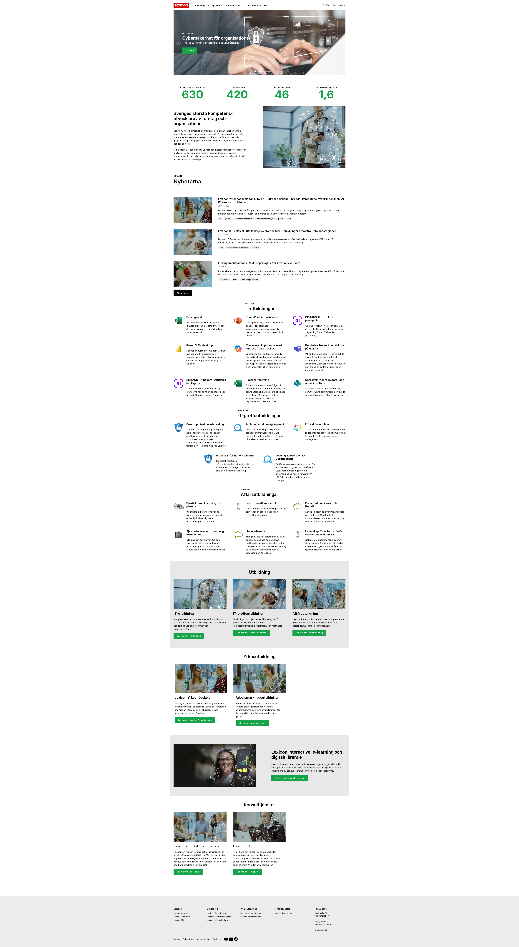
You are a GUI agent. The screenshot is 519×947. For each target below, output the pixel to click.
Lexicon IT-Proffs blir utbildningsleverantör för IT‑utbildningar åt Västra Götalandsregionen (277, 231)
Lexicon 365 (179, 920)
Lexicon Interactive (182, 916)
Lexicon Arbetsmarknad (251, 916)
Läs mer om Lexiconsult (188, 872)
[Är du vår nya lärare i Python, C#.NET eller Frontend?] (258, 71)
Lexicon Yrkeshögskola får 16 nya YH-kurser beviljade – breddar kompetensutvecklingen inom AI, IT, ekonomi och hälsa (281, 200)
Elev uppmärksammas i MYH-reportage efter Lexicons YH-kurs (259, 263)
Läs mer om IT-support (247, 872)
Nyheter (177, 939)
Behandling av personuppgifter (197, 939)
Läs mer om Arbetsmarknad (252, 723)
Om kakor (217, 939)
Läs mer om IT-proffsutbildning (251, 632)
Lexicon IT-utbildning (216, 913)
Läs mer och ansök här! (197, 56)
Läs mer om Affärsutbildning (309, 632)
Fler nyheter (183, 293)
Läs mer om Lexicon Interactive (290, 778)
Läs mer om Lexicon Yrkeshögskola (195, 720)
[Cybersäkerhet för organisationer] (255, 71)
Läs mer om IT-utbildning (189, 636)
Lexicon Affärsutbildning (217, 920)
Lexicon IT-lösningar (283, 913)
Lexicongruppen (181, 913)
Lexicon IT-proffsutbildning (219, 916)
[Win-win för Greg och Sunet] (263, 71)
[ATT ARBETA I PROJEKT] (261, 71)
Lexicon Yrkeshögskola (250, 913)
